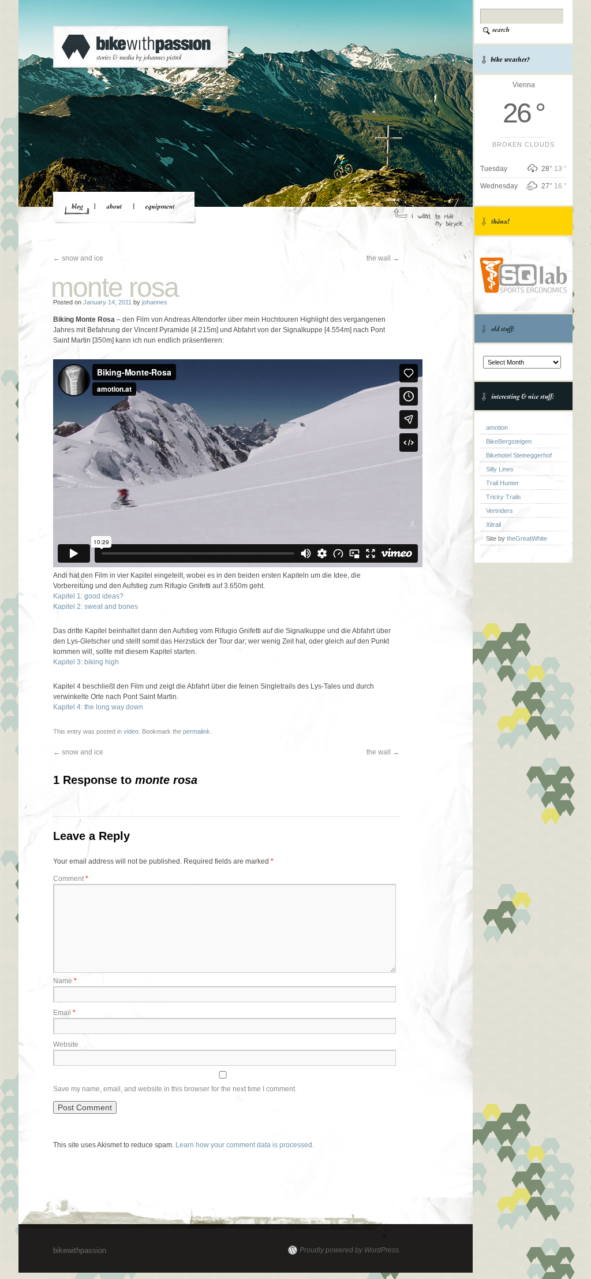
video (131, 731)
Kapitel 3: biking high (86, 662)
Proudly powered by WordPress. (350, 1250)
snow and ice (78, 258)
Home (77, 208)
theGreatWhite (527, 538)
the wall (382, 258)
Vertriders (499, 510)
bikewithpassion (146, 48)
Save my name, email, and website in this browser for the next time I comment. (175, 1089)
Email (64, 1013)
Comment (70, 879)
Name (65, 981)
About (114, 208)
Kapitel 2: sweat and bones (95, 607)
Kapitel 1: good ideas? (88, 596)
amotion (497, 427)
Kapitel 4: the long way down (98, 707)
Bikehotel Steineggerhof (519, 455)
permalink (196, 731)
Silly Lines (500, 469)
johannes (154, 302)
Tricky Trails (503, 496)
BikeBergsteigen (509, 441)
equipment (158, 208)
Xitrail (493, 524)
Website (65, 1044)
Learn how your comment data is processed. (244, 1145)
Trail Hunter (502, 482)
